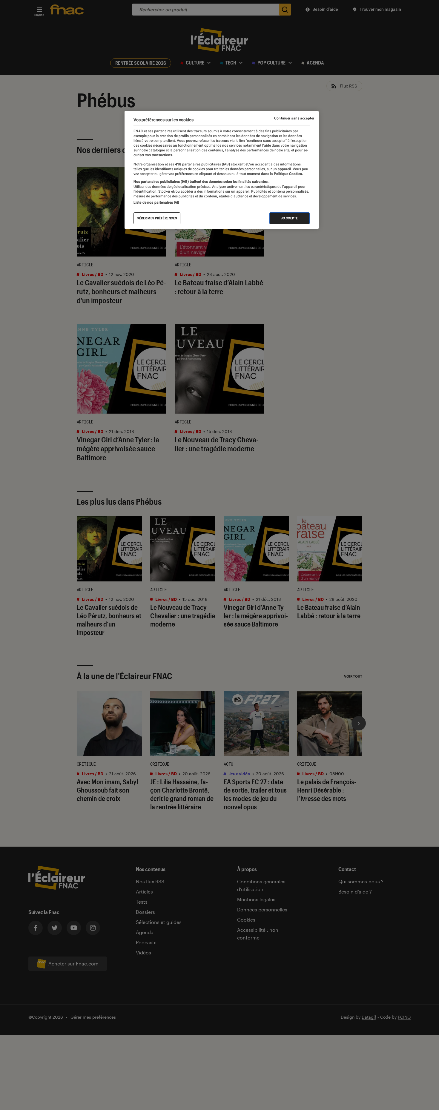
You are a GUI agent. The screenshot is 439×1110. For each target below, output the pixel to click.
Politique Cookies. (288, 174)
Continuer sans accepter (294, 118)
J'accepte (289, 218)
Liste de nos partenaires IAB (156, 202)
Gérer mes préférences (157, 218)
